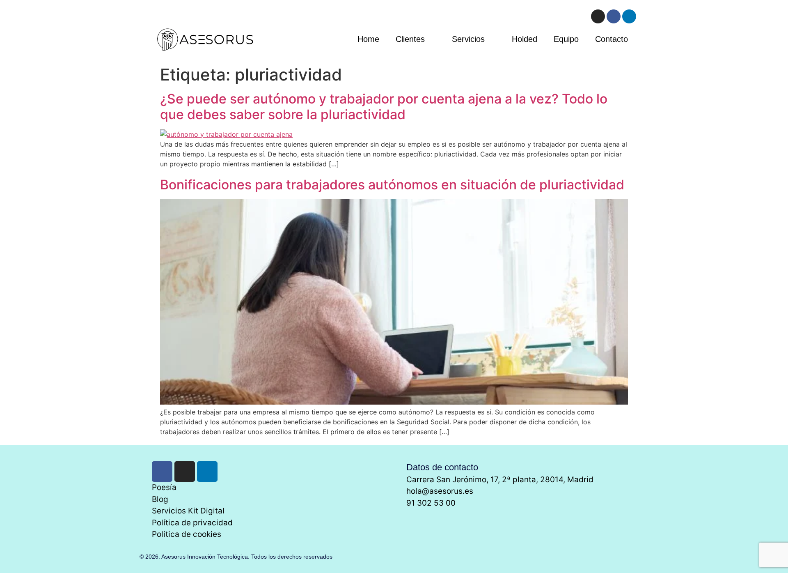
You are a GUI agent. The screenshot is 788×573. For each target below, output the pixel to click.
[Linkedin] (629, 16)
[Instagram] (598, 16)
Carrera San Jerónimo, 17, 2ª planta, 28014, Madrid (499, 479)
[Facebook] (614, 16)
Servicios (468, 39)
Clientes (410, 39)
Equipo (566, 39)
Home (368, 39)
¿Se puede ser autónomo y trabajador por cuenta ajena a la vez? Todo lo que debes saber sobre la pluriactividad (383, 106)
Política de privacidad (192, 522)
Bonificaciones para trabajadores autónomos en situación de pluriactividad (392, 185)
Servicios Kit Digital (188, 510)
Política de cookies (186, 534)
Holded (524, 39)
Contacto (611, 39)
